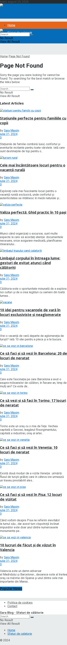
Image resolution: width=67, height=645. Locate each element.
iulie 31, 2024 (8, 134)
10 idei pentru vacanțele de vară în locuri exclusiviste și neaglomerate (30, 312)
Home (11, 25)
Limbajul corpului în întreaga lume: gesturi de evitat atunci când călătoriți (30, 263)
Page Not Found (19, 56)
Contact (12, 606)
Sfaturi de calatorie (19, 633)
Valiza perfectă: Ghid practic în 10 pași (33, 212)
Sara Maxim (11, 130)
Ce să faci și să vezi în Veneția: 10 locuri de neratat (29, 449)
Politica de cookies (20, 602)
